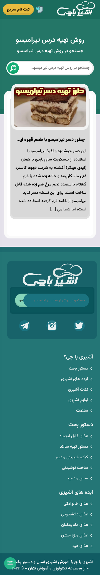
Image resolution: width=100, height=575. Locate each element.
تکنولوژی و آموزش (52, 568)
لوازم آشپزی (78, 400)
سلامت (82, 411)
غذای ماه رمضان (74, 525)
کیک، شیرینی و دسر (71, 457)
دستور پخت (78, 368)
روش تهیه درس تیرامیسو (50, 40)
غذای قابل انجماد (73, 436)
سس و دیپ (78, 478)
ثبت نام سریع (18, 9)
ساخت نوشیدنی (75, 468)
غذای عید (80, 546)
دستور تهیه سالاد (74, 447)
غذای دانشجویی (74, 514)
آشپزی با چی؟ (75, 9)
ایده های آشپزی (74, 379)
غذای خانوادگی (76, 504)
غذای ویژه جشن (74, 535)
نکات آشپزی (78, 389)
